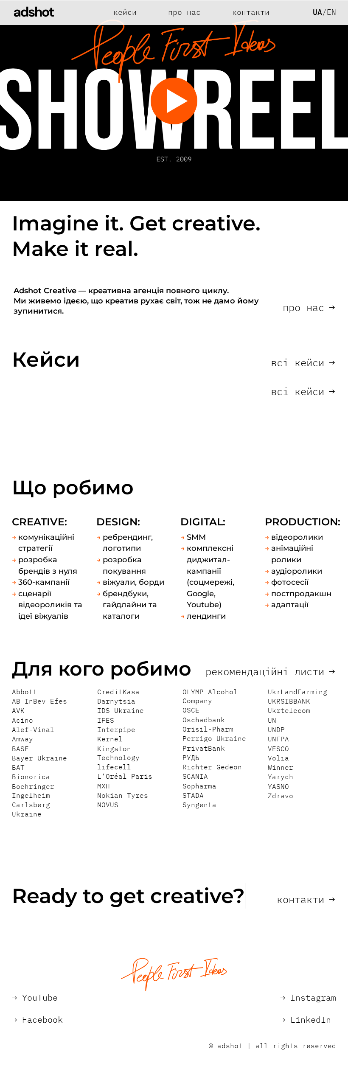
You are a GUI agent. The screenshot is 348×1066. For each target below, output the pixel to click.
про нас (309, 307)
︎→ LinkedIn (305, 1019)
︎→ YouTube (35, 997)
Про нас (184, 12)
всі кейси (303, 362)
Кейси (125, 12)
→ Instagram (308, 997)
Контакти (250, 12)
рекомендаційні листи (270, 671)
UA (317, 12)
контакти (306, 899)
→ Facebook (37, 1019)
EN (331, 12)
